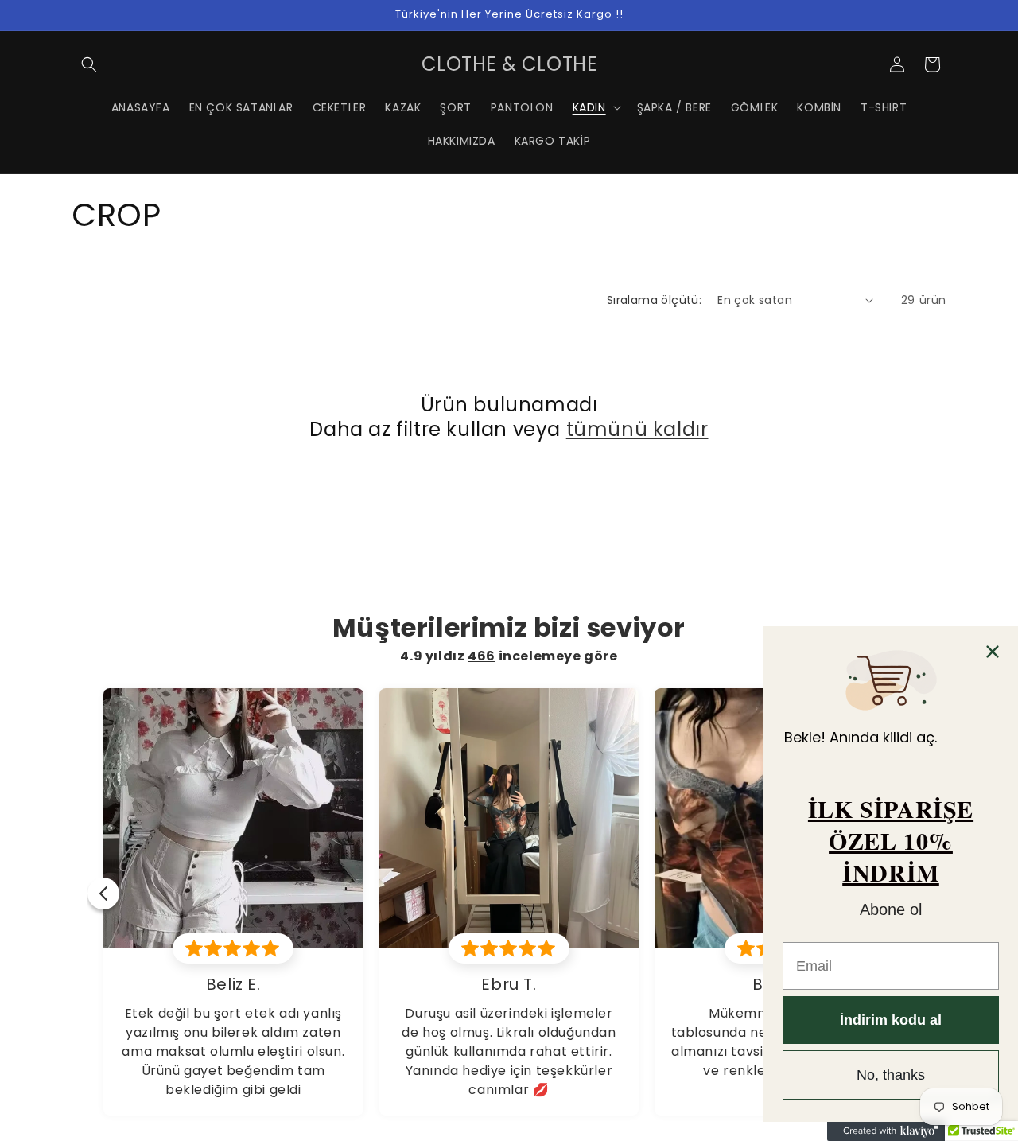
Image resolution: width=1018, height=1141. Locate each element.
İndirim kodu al (891, 1020)
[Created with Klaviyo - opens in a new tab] (890, 1131)
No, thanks (891, 1075)
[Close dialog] (992, 651)
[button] (89, 64)
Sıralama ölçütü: (654, 300)
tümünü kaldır (637, 429)
